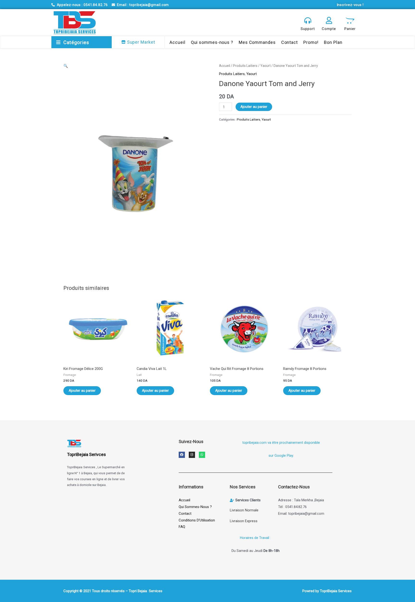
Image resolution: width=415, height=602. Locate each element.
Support (308, 29)
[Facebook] (182, 455)
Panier (349, 29)
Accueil (224, 66)
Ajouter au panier (253, 107)
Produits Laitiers (245, 66)
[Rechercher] (286, 22)
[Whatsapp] (202, 455)
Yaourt (265, 66)
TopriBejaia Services (336, 591)
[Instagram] (192, 455)
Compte (329, 29)
